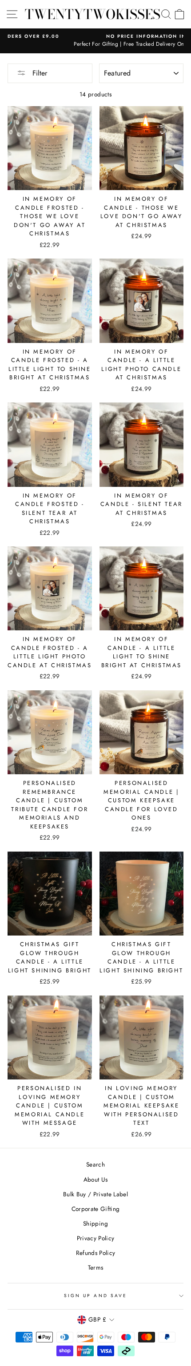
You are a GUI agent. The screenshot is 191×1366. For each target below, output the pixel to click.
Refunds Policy (95, 1252)
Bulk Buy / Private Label (95, 1194)
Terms (95, 1267)
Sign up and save (95, 1295)
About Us (96, 1179)
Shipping (95, 1223)
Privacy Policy (96, 1238)
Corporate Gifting (96, 1208)
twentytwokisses (92, 14)
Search (95, 1164)
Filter (38, 73)
